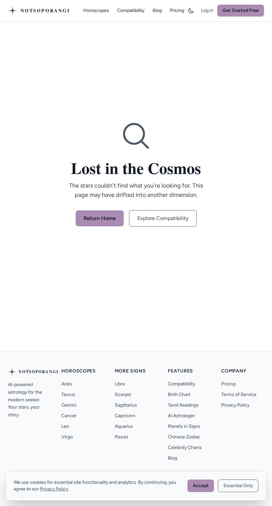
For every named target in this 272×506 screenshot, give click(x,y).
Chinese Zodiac (184, 437)
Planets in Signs (184, 426)
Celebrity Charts (185, 447)
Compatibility (131, 10)
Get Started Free (241, 10)
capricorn (125, 416)
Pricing (177, 10)
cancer (69, 416)
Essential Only (238, 485)
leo (65, 426)
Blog (157, 10)
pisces (121, 437)
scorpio (123, 394)
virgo (67, 437)
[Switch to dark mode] (191, 11)
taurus (68, 394)
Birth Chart (179, 394)
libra (120, 384)
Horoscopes (96, 10)
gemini (68, 405)
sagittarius (126, 405)
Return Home (100, 218)
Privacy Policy (235, 405)
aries (66, 384)
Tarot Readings (183, 405)
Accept (201, 485)
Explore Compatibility (162, 218)
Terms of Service (238, 394)
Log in (207, 10)
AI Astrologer (181, 416)
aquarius (124, 426)
